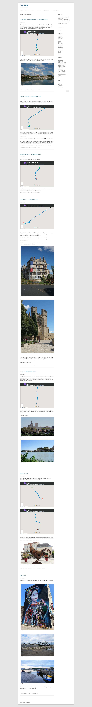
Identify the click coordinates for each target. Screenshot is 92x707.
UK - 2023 (29, 693)
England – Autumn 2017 (62, 62)
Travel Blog (24, 5)
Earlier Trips (27, 10)
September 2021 (60, 37)
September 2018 (60, 44)
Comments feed (60, 85)
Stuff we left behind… (55, 10)
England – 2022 (60, 61)
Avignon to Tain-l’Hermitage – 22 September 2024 (34, 19)
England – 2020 (60, 60)
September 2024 (60, 33)
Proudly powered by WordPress (25, 702)
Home (21, 10)
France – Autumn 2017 (61, 70)
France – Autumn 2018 (61, 71)
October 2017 (60, 48)
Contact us (39, 10)
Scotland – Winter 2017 (61, 74)
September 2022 (60, 34)
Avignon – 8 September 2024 (28, 371)
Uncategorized (35, 568)
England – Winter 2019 (61, 66)
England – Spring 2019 (61, 65)
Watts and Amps (46, 10)
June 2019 (59, 39)
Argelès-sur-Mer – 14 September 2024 (30, 154)
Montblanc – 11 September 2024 (29, 199)
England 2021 (60, 67)
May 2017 (59, 53)
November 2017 (60, 47)
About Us (32, 10)
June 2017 (59, 52)
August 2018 (60, 46)
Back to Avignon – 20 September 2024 (30, 96)
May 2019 (59, 41)
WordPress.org (60, 86)
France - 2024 (30, 89)
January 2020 (60, 38)
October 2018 (60, 43)
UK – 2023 (23, 575)
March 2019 (60, 42)
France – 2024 (24, 473)
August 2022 (60, 36)
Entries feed (60, 84)
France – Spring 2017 (61, 72)
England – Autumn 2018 (62, 63)
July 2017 (59, 51)
